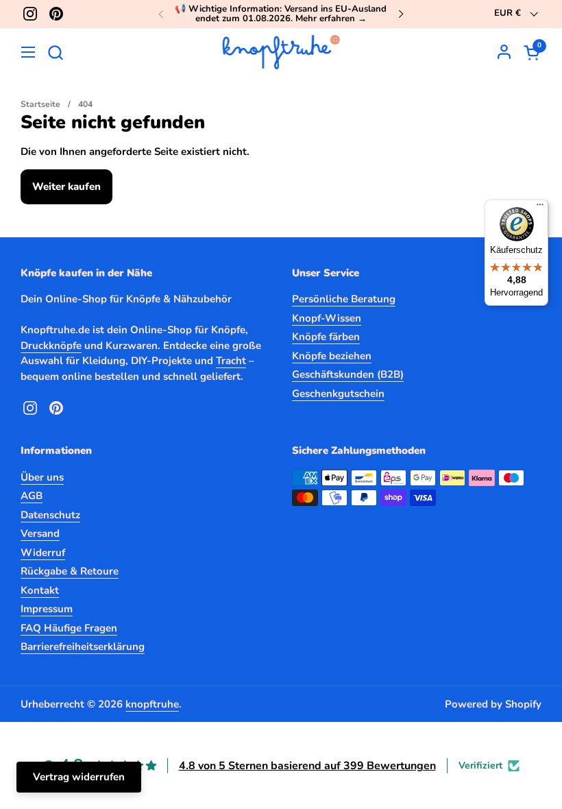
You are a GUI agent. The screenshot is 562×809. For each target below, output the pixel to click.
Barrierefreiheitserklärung (83, 646)
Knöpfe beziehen (331, 356)
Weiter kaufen (66, 186)
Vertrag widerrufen (79, 777)
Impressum (47, 609)
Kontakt (40, 590)
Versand (40, 533)
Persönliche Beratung (343, 299)
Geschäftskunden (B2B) (348, 374)
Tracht (231, 360)
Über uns (42, 477)
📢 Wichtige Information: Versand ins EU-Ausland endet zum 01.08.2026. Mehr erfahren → (281, 14)
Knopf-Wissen (326, 318)
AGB (31, 496)
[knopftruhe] (281, 52)
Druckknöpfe (51, 345)
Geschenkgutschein (338, 393)
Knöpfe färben (326, 336)
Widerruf (43, 552)
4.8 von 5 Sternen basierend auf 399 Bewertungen (307, 765)
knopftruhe (152, 704)
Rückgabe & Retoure (70, 571)
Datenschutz (50, 515)
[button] (55, 52)
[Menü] (540, 208)
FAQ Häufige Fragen (69, 628)
